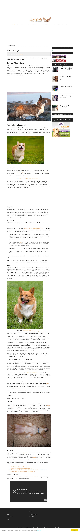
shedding (34, 457)
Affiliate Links (20, 54)
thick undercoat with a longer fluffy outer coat (33, 228)
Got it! (74, 530)
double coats (24, 453)
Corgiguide (26, 527)
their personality (45, 172)
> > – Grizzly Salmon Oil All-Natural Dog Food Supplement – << (22, 471)
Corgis (20, 242)
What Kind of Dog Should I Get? (64, 106)
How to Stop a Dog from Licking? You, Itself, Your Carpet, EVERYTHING (66, 68)
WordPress (44, 527)
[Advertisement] (35, 8)
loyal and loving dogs (20, 172)
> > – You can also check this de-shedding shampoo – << (20, 468)
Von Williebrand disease (41, 391)
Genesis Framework (59, 527)
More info (39, 530)
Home (8, 511)
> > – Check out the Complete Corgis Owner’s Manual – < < (28, 178)
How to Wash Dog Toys (66, 86)
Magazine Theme (50, 527)
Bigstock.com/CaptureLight (28, 330)
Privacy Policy (32, 516)
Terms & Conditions (33, 514)
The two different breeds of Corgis (41, 331)
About (8, 514)
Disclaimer (31, 511)
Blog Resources (10, 516)
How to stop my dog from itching (65, 96)
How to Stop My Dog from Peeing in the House (65, 78)
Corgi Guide (40, 19)
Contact (8, 519)
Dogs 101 (36, 477)
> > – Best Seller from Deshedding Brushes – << (19, 466)
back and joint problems (32, 372)
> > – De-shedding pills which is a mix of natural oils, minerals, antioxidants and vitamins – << (28, 469)
